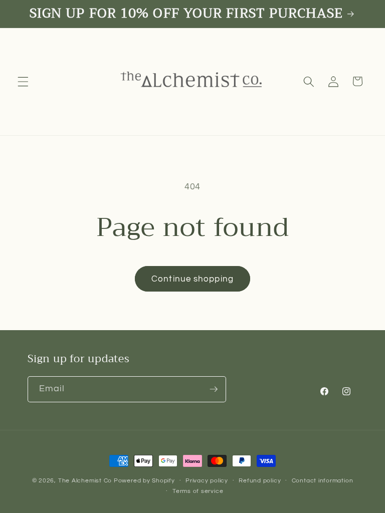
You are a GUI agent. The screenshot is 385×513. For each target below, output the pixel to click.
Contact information (322, 480)
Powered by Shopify (144, 480)
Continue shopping (192, 279)
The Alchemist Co (85, 480)
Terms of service (197, 491)
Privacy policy (206, 480)
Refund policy (260, 480)
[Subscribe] (214, 389)
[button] (23, 81)
